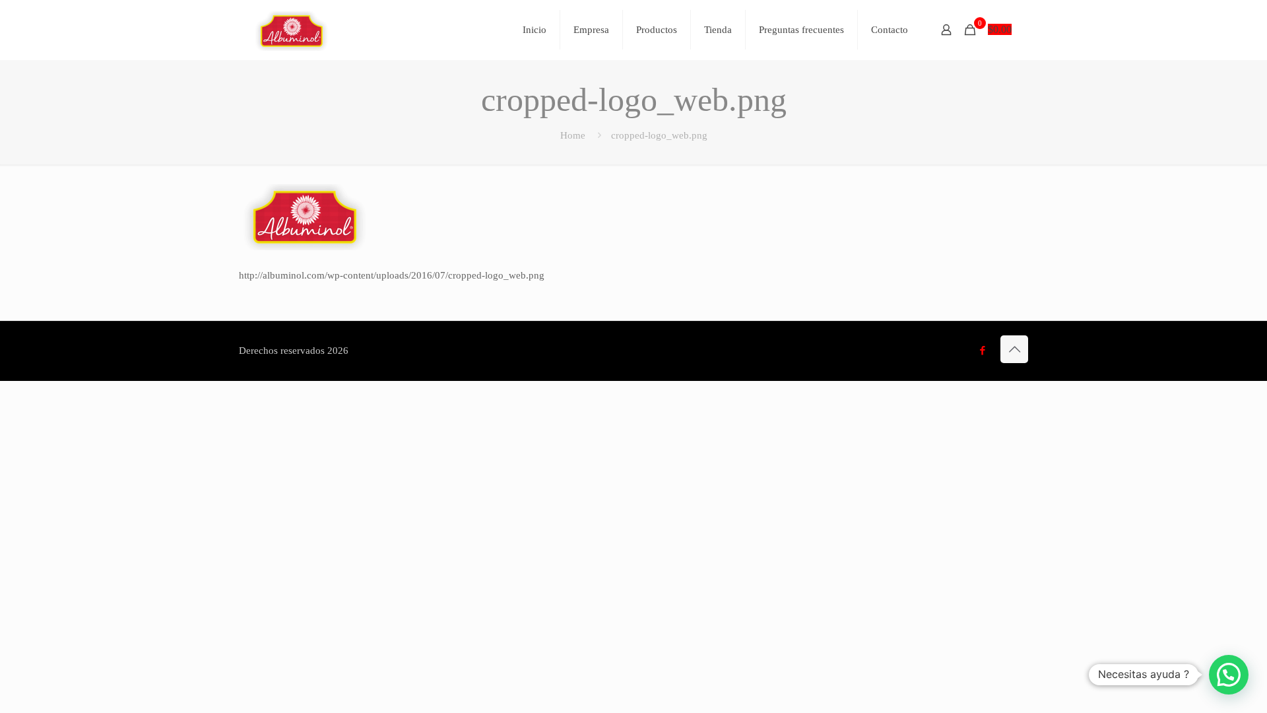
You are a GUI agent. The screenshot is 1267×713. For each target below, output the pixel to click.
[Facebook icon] (982, 350)
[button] (1229, 675)
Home (572, 135)
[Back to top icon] (1014, 349)
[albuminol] (291, 29)
